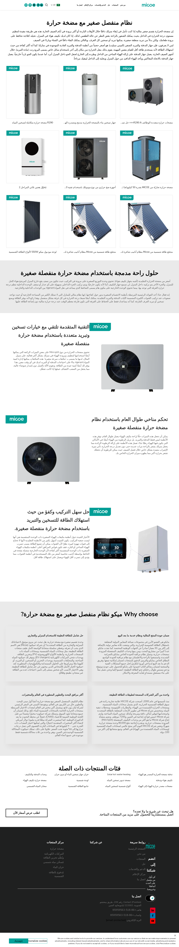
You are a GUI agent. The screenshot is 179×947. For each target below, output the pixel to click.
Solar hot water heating (118, 774)
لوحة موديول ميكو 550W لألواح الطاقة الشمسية (32, 252)
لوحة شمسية (82, 780)
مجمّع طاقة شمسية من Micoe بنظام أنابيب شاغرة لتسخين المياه (141, 252)
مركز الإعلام (88, 5)
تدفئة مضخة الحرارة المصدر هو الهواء (155, 774)
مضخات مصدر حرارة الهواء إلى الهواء (155, 786)
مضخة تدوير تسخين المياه (118, 780)
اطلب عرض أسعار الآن (26, 813)
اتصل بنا (79, 5)
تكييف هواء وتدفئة (164, 780)
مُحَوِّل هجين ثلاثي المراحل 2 (32, 187)
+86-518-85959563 (124, 910)
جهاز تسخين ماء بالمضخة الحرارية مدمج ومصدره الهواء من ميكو (84, 122)
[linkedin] (41, 5)
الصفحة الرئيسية (136, 848)
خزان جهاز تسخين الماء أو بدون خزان (71, 774)
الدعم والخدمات (100, 5)
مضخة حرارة (57, 848)
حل (109, 5)
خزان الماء (58, 867)
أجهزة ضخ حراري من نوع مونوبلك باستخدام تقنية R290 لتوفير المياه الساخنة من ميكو (74, 187)
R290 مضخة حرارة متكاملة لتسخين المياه (32, 122)
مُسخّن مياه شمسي (53, 862)
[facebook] (38, 5)
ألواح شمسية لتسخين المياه (117, 786)
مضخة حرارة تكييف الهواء (35, 780)
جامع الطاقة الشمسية (78, 786)
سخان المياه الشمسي (37, 786)
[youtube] (34, 5)
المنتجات (115, 5)
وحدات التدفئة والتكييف (36, 774)
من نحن (122, 5)
